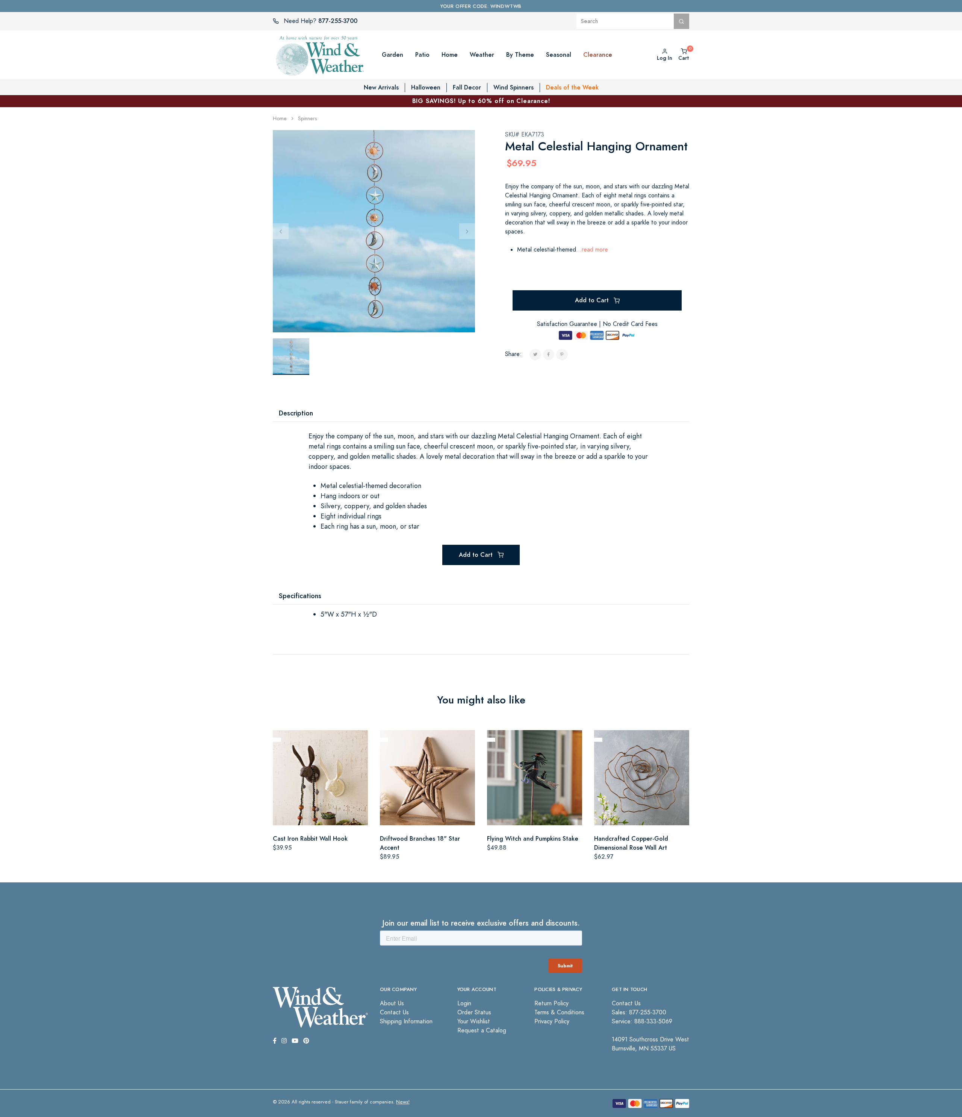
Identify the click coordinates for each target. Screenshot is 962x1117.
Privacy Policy (551, 1021)
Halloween (425, 87)
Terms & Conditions (559, 1012)
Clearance (597, 54)
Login (464, 1003)
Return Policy (551, 1003)
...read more (592, 250)
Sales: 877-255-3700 (639, 1012)
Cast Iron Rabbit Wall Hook (310, 838)
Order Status (474, 1012)
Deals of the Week (572, 87)
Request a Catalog (481, 1030)
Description (296, 413)
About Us (392, 1003)
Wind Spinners (513, 87)
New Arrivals (381, 87)
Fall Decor (467, 87)
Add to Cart (593, 300)
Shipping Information (406, 1021)
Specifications (300, 595)
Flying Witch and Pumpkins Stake (532, 838)
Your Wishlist (473, 1021)
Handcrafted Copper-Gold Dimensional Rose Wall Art (631, 843)
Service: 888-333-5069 (642, 1021)
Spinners (307, 118)
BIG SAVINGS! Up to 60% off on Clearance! (481, 101)
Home (280, 118)
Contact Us (394, 1012)
